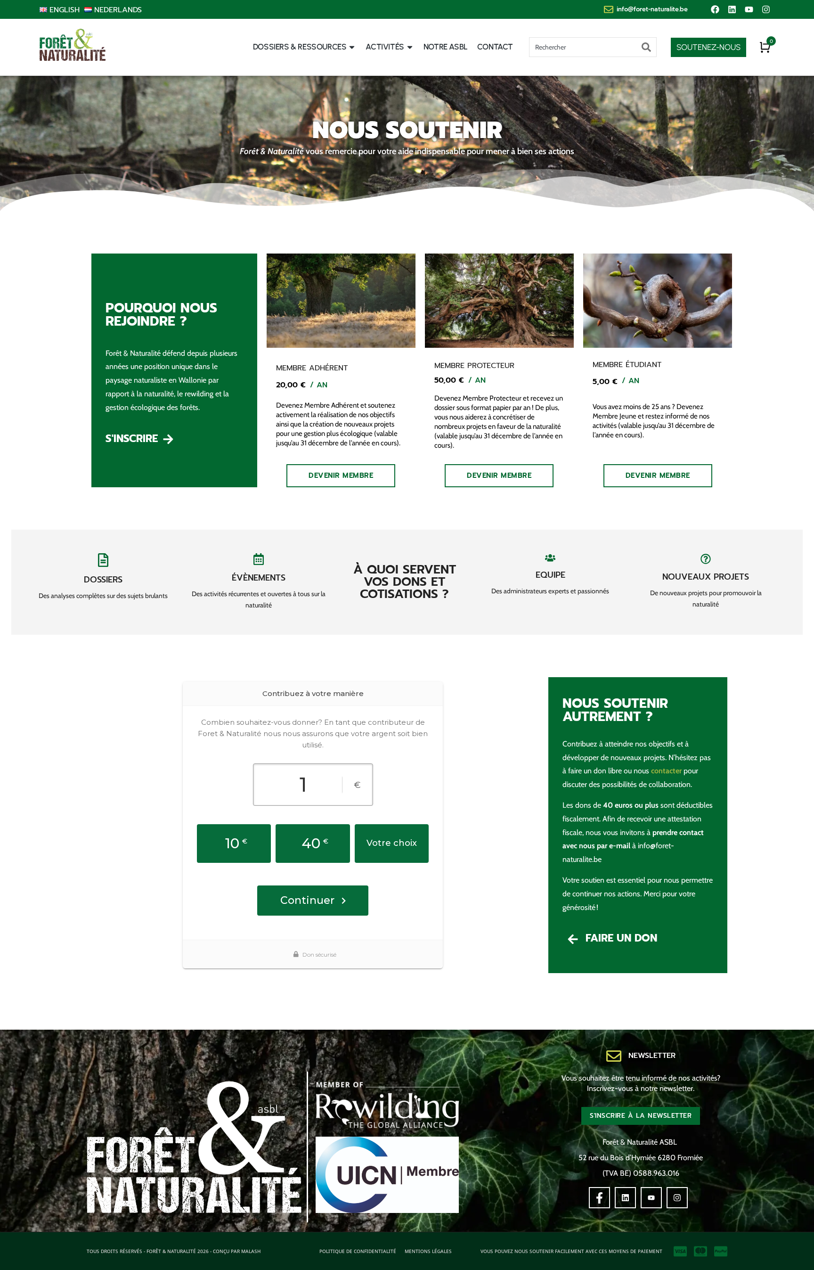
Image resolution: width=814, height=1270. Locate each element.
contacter (666, 770)
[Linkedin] (732, 9)
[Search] (646, 47)
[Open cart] (765, 47)
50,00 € (449, 380)
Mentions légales (428, 1251)
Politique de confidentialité (357, 1251)
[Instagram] (765, 9)
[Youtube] (749, 9)
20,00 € (290, 385)
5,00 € (605, 381)
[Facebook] (715, 9)
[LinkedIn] (625, 1197)
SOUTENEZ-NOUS (708, 47)
